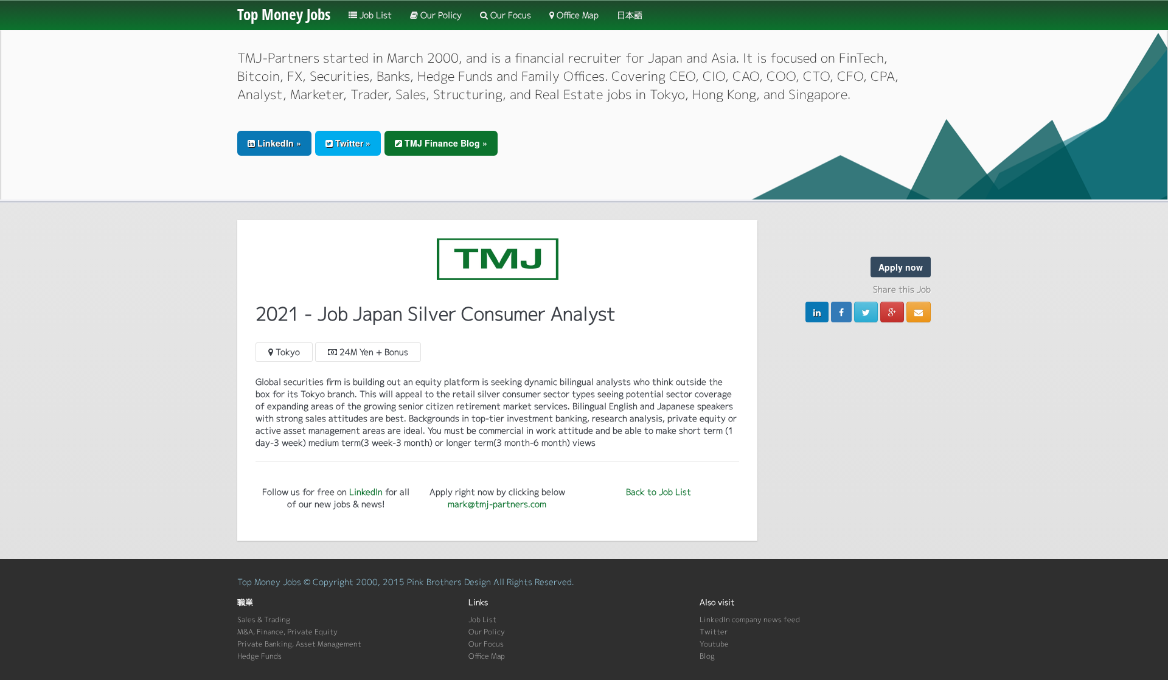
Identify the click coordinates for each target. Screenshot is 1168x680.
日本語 (629, 15)
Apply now (900, 267)
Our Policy (440, 15)
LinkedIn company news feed (750, 619)
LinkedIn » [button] (278, 143)
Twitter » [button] (351, 143)
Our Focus (509, 15)
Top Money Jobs (283, 14)
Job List (374, 15)
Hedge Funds (259, 656)
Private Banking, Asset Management (299, 644)
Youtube (714, 644)
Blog (707, 656)
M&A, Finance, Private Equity (287, 631)
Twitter (714, 631)
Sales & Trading (263, 619)
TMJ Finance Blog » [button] (444, 143)
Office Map (576, 15)
